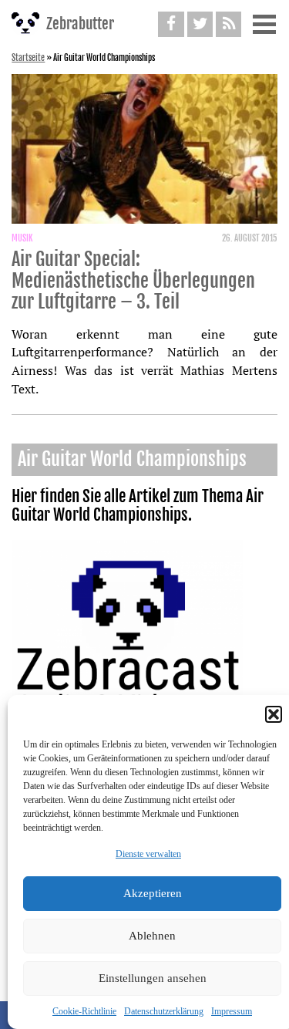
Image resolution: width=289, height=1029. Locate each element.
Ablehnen (152, 935)
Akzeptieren (152, 893)
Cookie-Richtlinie (84, 1011)
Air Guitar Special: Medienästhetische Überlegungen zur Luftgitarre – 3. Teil (133, 280)
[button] (273, 714)
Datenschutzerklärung (163, 1011)
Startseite (28, 57)
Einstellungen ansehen (153, 978)
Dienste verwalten (148, 854)
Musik (22, 238)
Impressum (231, 1011)
